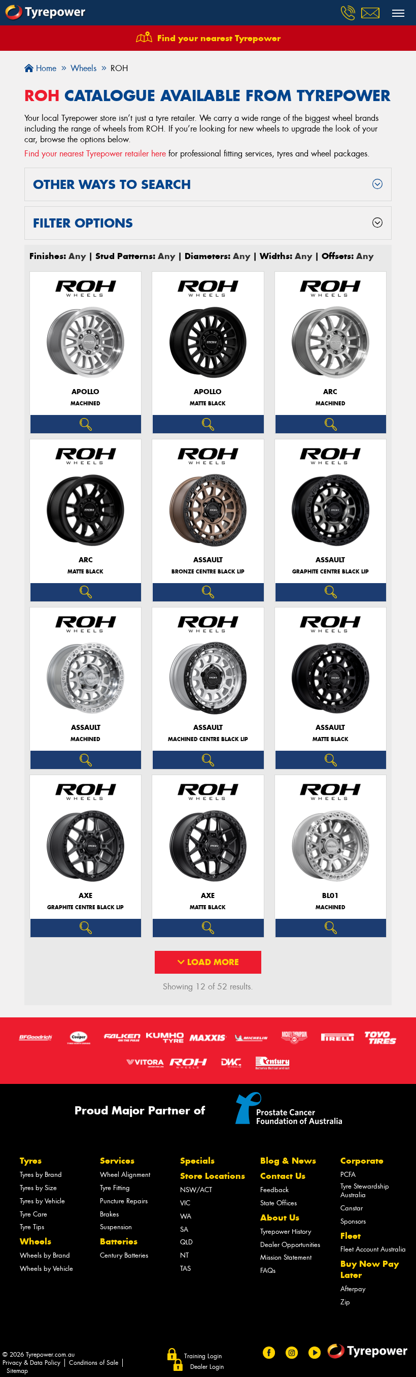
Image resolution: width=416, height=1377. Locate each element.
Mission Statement (285, 1257)
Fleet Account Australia (373, 1249)
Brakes (109, 1214)
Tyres (31, 1160)
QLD (186, 1242)
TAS (185, 1268)
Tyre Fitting (115, 1187)
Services (117, 1160)
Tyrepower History (285, 1231)
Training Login (203, 1356)
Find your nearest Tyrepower (219, 38)
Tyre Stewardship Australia (364, 1190)
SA (184, 1229)
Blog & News (288, 1160)
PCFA (348, 1174)
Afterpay (352, 1289)
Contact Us (282, 1175)
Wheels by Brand (45, 1255)
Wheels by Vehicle (46, 1268)
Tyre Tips (32, 1227)
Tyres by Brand (41, 1174)
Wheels (35, 1241)
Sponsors (353, 1221)
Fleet (350, 1235)
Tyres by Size (38, 1187)
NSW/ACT (196, 1190)
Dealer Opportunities (290, 1244)
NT (184, 1255)
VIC (185, 1203)
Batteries (118, 1241)
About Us (279, 1217)
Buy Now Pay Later (369, 1269)
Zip (345, 1302)
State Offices (278, 1203)
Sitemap (17, 1371)
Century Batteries (124, 1255)
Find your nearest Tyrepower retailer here (95, 153)
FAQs (267, 1270)
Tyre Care (33, 1214)
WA (185, 1216)
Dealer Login (207, 1367)
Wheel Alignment (125, 1174)
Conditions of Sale (93, 1363)
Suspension (116, 1227)
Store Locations (212, 1175)
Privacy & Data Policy (31, 1363)
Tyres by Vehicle (42, 1201)
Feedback (274, 1190)
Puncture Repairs (124, 1201)
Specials (197, 1160)
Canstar (351, 1208)
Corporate (362, 1160)
